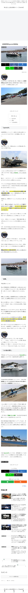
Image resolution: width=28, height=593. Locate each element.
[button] (18, 68)
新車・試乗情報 (5, 461)
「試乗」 (12, 120)
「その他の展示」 (14, 122)
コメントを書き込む (14, 576)
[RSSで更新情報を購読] (20, 481)
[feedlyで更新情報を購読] (7, 481)
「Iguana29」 (14, 118)
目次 (12, 116)
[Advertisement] (14, 26)
